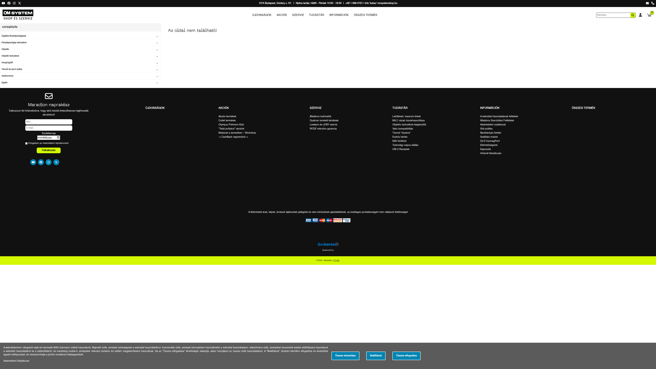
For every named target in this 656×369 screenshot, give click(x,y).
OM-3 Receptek (400, 149)
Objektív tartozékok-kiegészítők (409, 125)
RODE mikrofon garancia (323, 129)
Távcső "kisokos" (401, 133)
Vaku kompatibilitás (402, 129)
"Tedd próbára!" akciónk (231, 129)
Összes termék (365, 15)
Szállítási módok (489, 137)
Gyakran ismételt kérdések (324, 120)
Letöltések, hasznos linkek (406, 116)
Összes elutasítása (345, 356)
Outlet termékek (227, 120)
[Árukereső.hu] (328, 245)
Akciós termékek (227, 116)
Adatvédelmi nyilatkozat (493, 125)
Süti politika (486, 129)
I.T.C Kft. (336, 260)
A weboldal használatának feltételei (499, 116)
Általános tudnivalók (320, 116)
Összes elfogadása (406, 356)
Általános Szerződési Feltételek (497, 120)
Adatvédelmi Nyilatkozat (55, 143)
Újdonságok (261, 15)
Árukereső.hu (328, 250)
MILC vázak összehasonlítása (408, 120)
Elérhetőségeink (489, 145)
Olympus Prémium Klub (231, 125)
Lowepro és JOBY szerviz (323, 125)
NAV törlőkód (399, 141)
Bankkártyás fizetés (490, 133)
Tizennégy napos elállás (405, 145)
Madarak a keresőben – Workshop (237, 133)
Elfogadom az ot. (48, 143)
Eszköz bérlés (399, 137)
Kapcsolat (485, 149)
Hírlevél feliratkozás (490, 153)
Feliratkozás (49, 150)
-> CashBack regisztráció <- (233, 137)
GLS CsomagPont (490, 141)
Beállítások (376, 356)
